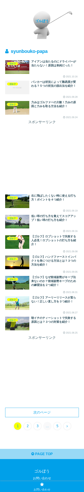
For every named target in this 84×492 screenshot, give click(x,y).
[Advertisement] (42, 155)
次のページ (42, 412)
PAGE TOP (43, 454)
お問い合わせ (42, 478)
